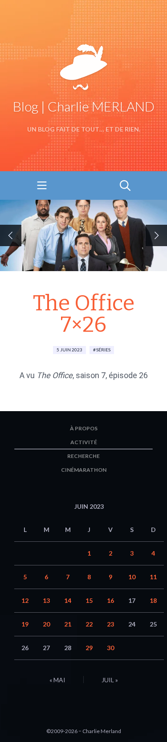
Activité (83, 442)
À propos (84, 428)
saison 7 (91, 375)
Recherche (83, 456)
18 (153, 600)
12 (25, 600)
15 (89, 600)
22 (89, 624)
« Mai (57, 680)
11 (153, 577)
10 (131, 577)
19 (25, 624)
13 (46, 600)
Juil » (110, 680)
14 (67, 600)
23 (110, 624)
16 (110, 600)
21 (67, 624)
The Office (55, 375)
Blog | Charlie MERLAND (84, 106)
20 (46, 624)
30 (110, 647)
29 (89, 647)
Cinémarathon (83, 469)
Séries (103, 349)
